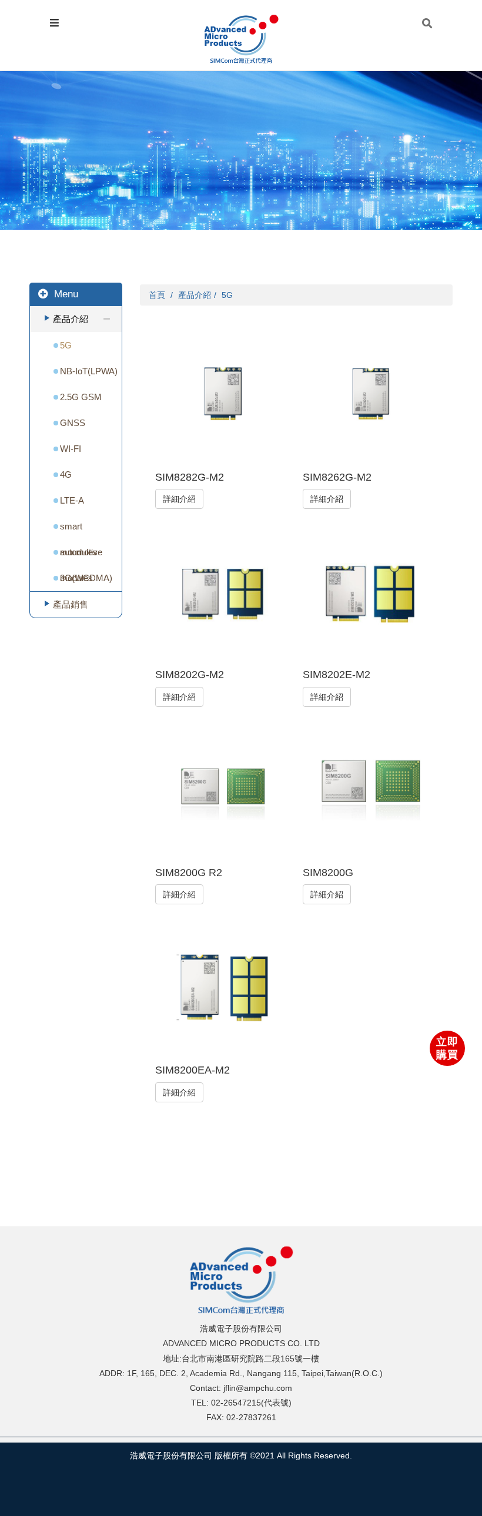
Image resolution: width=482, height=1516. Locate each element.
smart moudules (79, 530)
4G (66, 474)
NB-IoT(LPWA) (89, 371)
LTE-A (72, 500)
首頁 (157, 295)
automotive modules (81, 556)
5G (66, 345)
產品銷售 (70, 604)
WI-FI (70, 449)
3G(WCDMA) (86, 578)
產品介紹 (70, 319)
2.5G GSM (81, 397)
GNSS (72, 423)
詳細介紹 (179, 499)
